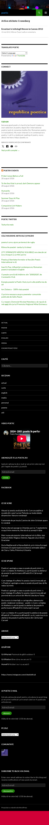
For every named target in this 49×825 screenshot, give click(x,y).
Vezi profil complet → (10, 150)
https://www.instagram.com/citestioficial (18, 674)
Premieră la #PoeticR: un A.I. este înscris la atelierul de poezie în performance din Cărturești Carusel (24, 617)
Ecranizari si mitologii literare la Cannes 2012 (22, 29)
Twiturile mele (7, 224)
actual (4, 323)
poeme (4, 328)
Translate (21, 55)
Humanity (5, 191)
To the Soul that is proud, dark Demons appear (20, 183)
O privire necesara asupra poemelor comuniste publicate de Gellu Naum (21, 295)
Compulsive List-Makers (11, 205)
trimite (5, 478)
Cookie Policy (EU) (9, 348)
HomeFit (5, 664)
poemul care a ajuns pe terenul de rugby (18, 242)
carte (4, 333)
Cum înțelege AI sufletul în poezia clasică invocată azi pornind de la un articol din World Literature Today (23, 594)
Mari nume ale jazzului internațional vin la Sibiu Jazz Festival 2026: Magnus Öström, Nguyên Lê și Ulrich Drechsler (23, 537)
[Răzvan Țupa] (4, 752)
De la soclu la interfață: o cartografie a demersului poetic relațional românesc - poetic (22, 601)
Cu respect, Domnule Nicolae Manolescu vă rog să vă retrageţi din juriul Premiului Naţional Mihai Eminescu (24, 303)
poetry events (11, 170)
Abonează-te (8, 791)
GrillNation (6, 659)
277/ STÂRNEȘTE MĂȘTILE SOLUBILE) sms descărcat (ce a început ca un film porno (23, 253)
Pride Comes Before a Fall (12, 176)
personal (5, 402)
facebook (6, 487)
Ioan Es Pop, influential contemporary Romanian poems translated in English (21, 268)
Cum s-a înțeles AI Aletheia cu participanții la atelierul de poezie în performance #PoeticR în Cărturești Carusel (24, 573)
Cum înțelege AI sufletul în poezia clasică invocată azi (23, 580)
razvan (5, 121)
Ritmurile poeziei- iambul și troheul (16, 247)
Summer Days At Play (10, 198)
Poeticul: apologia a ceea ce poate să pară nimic (21, 568)
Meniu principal (45, 12)
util (2, 412)
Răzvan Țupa (16, 32)
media (4, 343)
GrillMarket (6, 654)
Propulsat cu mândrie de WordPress (14, 808)
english (4, 338)
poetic (4, 12)
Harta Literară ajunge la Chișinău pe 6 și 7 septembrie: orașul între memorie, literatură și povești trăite (24, 529)
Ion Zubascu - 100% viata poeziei (15, 289)
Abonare (6, 713)
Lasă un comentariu (29, 32)
